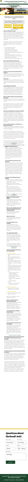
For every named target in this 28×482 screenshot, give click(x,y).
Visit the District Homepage (14, 477)
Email (7, 445)
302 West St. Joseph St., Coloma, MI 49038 (14, 479)
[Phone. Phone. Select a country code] (19, 448)
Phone (18, 445)
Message (8, 451)
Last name (19, 439)
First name (8, 439)
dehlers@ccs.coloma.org (8, 22)
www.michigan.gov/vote (13, 212)
